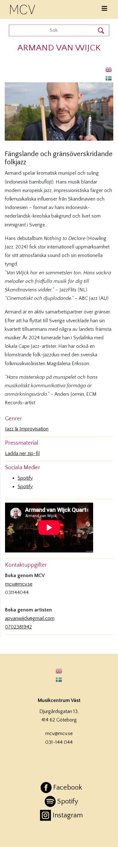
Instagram (68, 815)
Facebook (67, 788)
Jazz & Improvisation (26, 429)
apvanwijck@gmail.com (29, 618)
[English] (108, 69)
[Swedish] (108, 78)
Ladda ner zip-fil (22, 453)
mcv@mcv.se (18, 584)
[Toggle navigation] (104, 9)
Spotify (25, 478)
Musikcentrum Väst (23, 8)
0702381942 (18, 627)
